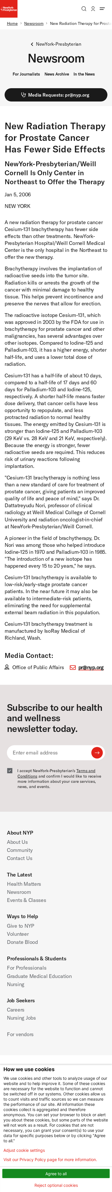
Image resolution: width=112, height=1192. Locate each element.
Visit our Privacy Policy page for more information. (50, 1159)
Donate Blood (22, 942)
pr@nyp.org (91, 667)
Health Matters (24, 884)
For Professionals (26, 967)
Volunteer (18, 934)
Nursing (15, 984)
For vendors (20, 1034)
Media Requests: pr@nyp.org (58, 95)
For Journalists (26, 74)
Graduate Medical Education (39, 976)
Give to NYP (20, 925)
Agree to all (56, 1173)
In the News (84, 74)
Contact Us (19, 858)
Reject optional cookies (56, 1185)
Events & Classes (26, 900)
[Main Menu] (102, 9)
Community (20, 850)
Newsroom (33, 23)
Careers (15, 1009)
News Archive (57, 74)
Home (12, 23)
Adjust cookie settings (24, 1150)
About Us (17, 842)
